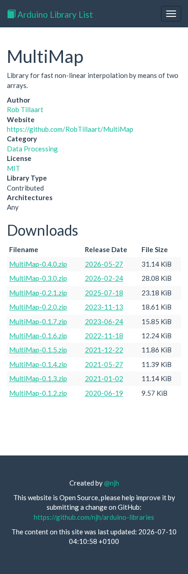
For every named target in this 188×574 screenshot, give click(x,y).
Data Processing (32, 149)
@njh (111, 483)
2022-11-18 (104, 335)
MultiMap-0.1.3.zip (38, 378)
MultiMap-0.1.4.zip (38, 364)
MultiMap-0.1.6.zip (38, 335)
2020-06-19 (104, 393)
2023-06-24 (104, 321)
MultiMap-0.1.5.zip (38, 350)
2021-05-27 (104, 364)
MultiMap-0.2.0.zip (38, 307)
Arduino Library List (54, 14)
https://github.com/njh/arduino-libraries (94, 517)
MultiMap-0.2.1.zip (38, 293)
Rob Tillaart (25, 109)
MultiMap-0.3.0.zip (38, 278)
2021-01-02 (104, 378)
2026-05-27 (104, 264)
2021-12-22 (104, 350)
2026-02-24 (104, 278)
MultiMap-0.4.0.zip (38, 264)
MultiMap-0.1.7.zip (38, 321)
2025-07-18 (104, 293)
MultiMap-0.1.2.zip (38, 393)
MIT (13, 168)
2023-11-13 (104, 307)
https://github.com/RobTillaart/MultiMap (70, 129)
